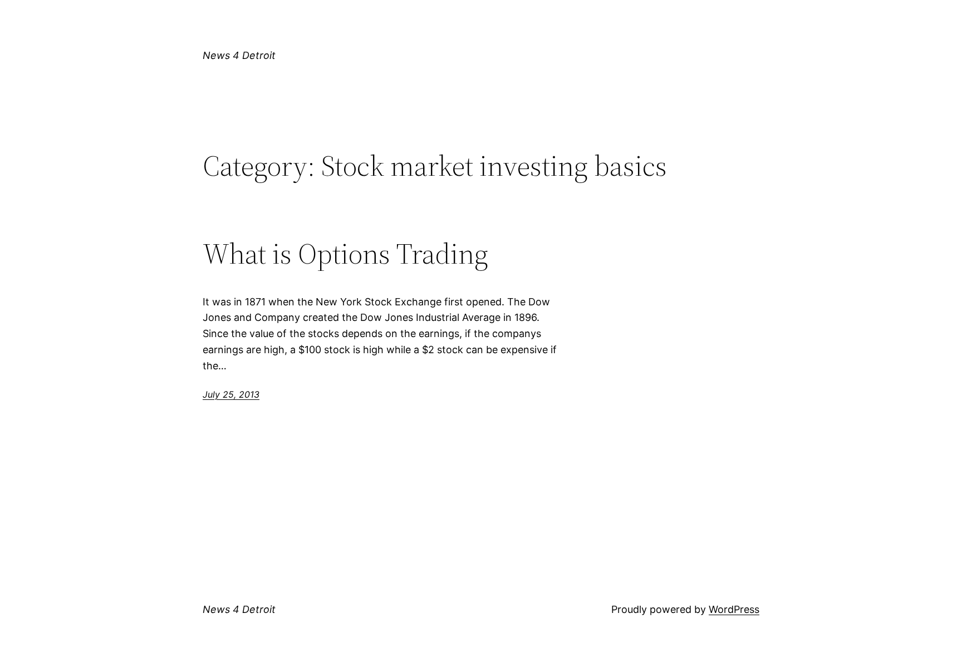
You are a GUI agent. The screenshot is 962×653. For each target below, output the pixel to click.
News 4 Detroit (239, 55)
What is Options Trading (345, 253)
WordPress (734, 609)
